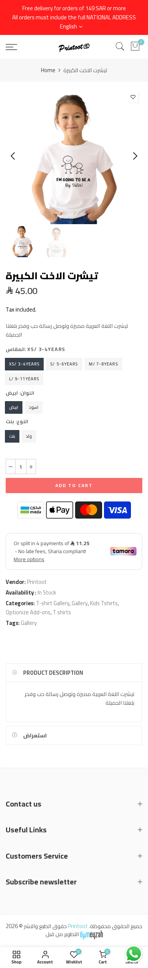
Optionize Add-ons (28, 612)
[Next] (134, 155)
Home (48, 70)
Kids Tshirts (104, 603)
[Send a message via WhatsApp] (133, 953)
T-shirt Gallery (52, 603)
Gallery (80, 603)
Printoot (37, 581)
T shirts (62, 612)
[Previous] (13, 155)
